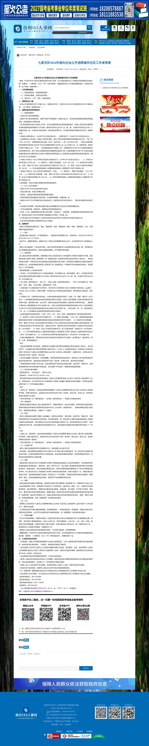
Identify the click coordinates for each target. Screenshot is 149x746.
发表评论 (86, 668)
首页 (15, 42)
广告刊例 (80, 731)
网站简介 (59, 731)
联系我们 (90, 731)
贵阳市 (36, 41)
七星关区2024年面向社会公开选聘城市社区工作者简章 (116, 88)
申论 (104, 41)
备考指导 (115, 43)
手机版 (121, 29)
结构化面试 (119, 41)
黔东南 (41, 43)
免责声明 (69, 731)
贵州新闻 (102, 43)
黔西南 (52, 43)
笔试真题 (121, 43)
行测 (100, 41)
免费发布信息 (105, 29)
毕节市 (52, 41)
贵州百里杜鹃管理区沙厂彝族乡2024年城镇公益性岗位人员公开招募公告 (51, 632)
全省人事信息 (23, 42)
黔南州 (46, 43)
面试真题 (128, 43)
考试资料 (96, 42)
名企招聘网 (41, 47)
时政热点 (108, 43)
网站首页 (32, 55)
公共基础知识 (110, 41)
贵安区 (57, 43)
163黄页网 (31, 47)
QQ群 (114, 29)
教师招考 (126, 41)
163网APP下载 (20, 47)
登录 (132, 29)
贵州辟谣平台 (82, 32)
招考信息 (31, 42)
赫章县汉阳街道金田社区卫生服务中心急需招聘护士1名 (45, 628)
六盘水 (36, 43)
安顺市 (46, 41)
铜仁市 (57, 41)
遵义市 (41, 41)
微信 (127, 29)
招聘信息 (63, 42)
